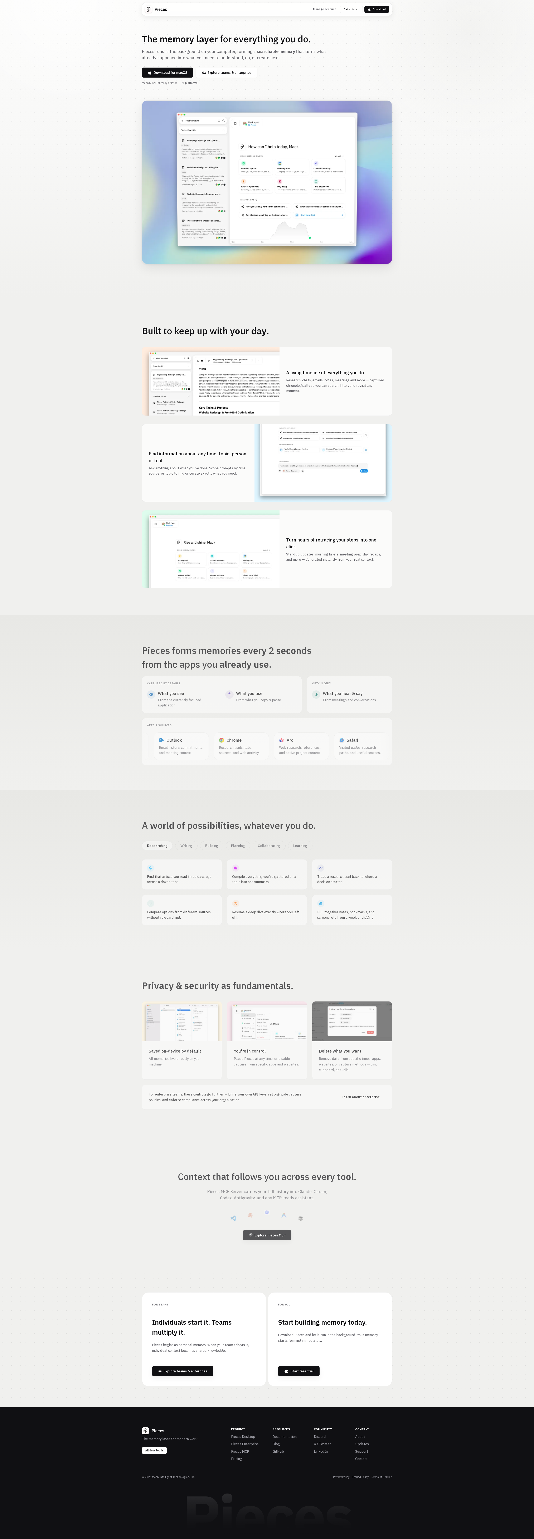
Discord (320, 1436)
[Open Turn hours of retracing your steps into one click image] (211, 549)
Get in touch (351, 9)
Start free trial (302, 1371)
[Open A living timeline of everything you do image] (211, 381)
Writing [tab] (186, 843)
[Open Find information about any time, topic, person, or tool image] (323, 463)
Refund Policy (360, 1477)
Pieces (161, 9)
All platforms (190, 83)
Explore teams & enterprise (229, 72)
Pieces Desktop (243, 1436)
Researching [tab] (157, 843)
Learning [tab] (300, 843)
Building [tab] (211, 843)
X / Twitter (322, 1444)
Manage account (324, 9)
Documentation (285, 1436)
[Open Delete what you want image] (352, 1019)
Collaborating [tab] (269, 843)
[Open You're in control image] (267, 1019)
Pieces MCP (240, 1451)
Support (361, 1451)
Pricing (236, 1458)
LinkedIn (321, 1451)
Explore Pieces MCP (270, 1233)
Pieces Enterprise (245, 1444)
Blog (276, 1444)
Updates (362, 1444)
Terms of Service (381, 1477)
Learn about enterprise (363, 1094)
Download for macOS (170, 72)
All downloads (154, 1450)
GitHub (278, 1451)
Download (379, 9)
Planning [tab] (238, 843)
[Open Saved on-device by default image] (182, 1019)
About (360, 1436)
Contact (361, 1458)
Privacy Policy (341, 1477)
